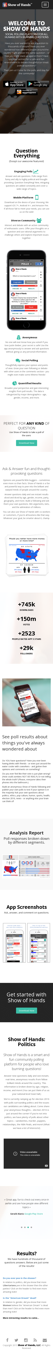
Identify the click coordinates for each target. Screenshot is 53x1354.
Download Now (26, 442)
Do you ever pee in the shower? (19, 1278)
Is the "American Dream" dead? (19, 1298)
